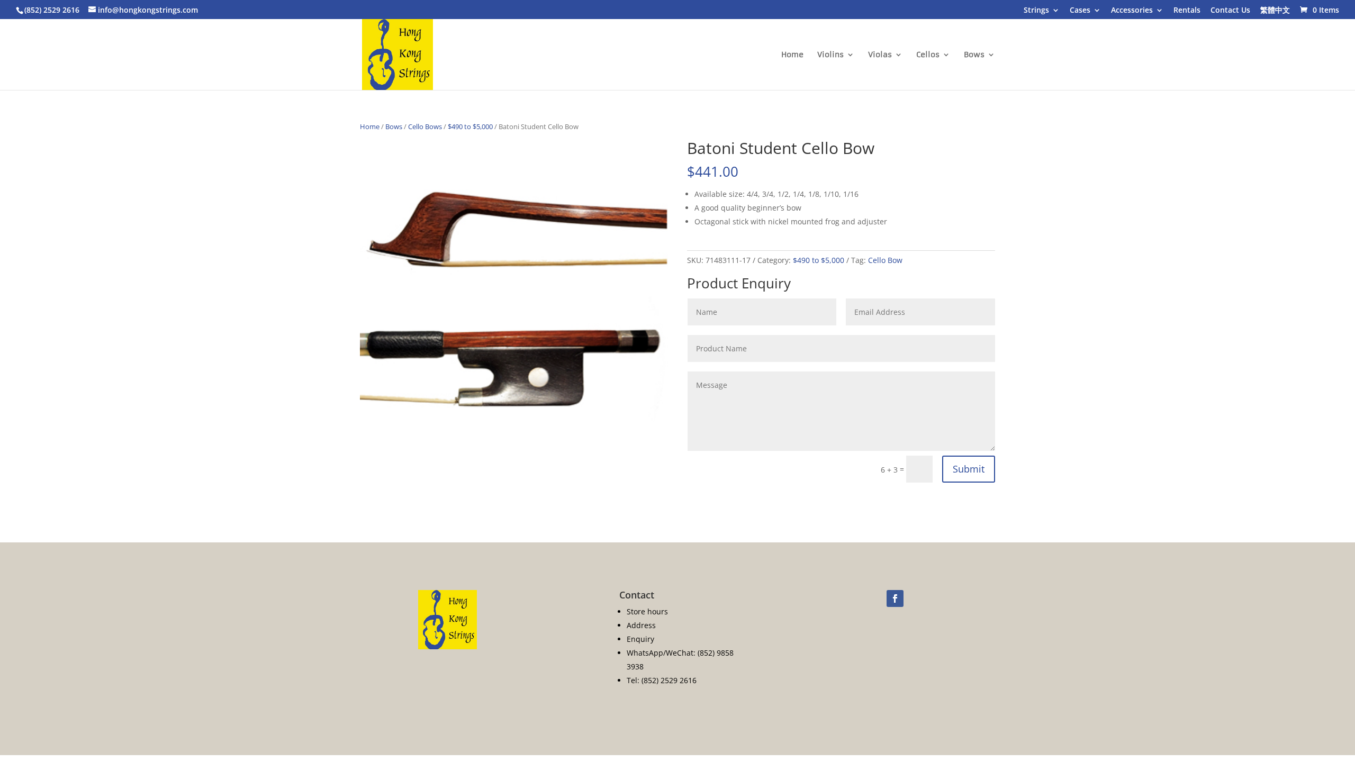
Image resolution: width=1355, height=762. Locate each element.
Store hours (647, 611)
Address (641, 625)
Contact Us (1230, 10)
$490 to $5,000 (470, 126)
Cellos (928, 55)
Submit (968, 468)
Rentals (1186, 10)
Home (792, 55)
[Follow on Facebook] (895, 598)
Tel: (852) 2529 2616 (662, 680)
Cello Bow (885, 260)
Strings (1036, 10)
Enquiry (640, 639)
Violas (880, 55)
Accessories (1132, 10)
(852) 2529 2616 (51, 10)
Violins (830, 55)
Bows (974, 55)
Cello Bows (425, 126)
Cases (1080, 10)
